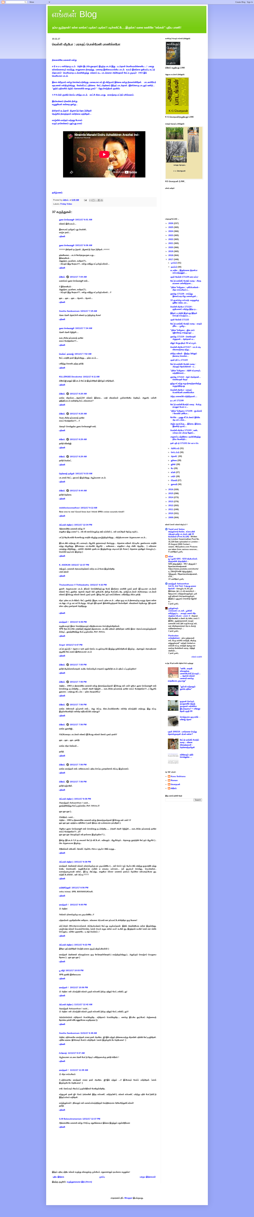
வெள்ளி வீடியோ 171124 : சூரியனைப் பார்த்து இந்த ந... (183, 307)
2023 (171, 235)
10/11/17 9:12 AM (89, 508)
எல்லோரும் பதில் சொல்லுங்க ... (186, 755)
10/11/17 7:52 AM (83, 354)
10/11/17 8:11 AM (91, 376)
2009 (171, 517)
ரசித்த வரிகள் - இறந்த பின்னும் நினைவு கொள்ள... (183, 354)
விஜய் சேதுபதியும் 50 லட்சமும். (183, 343)
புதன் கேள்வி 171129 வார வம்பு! (184, 277)
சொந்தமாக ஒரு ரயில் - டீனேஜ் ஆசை (190, 718)
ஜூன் (173, 464)
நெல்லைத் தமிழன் (67, 473)
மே (172, 468)
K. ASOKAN (64, 565)
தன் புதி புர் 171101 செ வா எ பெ (184, 443)
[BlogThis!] (93, 200)
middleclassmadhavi (69, 508)
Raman (174, 780)
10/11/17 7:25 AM (88, 311)
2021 (171, 243)
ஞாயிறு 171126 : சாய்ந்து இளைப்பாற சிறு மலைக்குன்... (184, 295)
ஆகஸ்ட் (174, 456)
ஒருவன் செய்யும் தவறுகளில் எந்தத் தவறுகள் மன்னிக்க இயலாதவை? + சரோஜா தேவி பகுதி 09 (190, 706)
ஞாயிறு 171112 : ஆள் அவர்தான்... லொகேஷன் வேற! (185, 378)
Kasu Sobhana (178, 776)
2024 (171, 231)
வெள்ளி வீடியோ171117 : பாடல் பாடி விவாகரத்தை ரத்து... (185, 348)
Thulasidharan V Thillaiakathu (74, 585)
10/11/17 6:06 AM (83, 245)
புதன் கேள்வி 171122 (179, 319)
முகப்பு (102, 1177)
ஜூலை (174, 460)
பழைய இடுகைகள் (148, 1177)
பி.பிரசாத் (63, 1053)
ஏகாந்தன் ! (64, 622)
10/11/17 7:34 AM (83, 328)
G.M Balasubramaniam (70, 1119)
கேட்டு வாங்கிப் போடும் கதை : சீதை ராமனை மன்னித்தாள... (185, 282)
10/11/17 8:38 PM (82, 862)
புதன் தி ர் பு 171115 (179, 360)
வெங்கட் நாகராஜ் (66, 354)
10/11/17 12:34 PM (83, 525)
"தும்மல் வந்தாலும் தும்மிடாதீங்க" (187, 687)
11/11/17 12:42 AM (83, 1004)
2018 (171, 255)
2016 (171, 489)
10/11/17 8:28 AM (78, 394)
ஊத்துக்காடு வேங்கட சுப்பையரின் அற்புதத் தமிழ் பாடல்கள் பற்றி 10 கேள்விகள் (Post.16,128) (181, 534)
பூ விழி (62, 970)
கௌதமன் (175, 784)
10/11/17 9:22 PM (82, 945)
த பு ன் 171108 (177, 400)
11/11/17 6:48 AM (88, 1033)
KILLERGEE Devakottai (70, 376)
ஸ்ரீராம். (62, 277)
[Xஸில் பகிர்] (96, 200)
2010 (171, 513)
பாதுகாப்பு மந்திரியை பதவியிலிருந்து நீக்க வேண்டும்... (185, 438)
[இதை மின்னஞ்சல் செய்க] (90, 200)
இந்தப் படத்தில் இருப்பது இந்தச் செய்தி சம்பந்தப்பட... (183, 314)
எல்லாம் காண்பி (197, 657)
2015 (171, 493)
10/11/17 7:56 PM (78, 682)
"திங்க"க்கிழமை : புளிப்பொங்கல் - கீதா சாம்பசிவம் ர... (185, 288)
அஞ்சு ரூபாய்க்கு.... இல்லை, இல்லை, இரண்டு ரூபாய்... (185, 425)
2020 (171, 247)
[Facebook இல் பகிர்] (98, 200)
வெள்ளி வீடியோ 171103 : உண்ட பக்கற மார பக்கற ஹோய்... (184, 431)
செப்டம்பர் (175, 452)
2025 (171, 227)
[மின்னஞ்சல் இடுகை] (85, 200)
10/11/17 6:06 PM (78, 622)
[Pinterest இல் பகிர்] (101, 200)
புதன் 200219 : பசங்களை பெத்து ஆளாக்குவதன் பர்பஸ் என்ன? (182, 732)
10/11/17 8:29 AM (78, 439)
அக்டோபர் (175, 448)
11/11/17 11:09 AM (79, 1070)
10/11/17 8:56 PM (80, 887)
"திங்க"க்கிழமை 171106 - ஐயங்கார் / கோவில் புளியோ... (186, 412)
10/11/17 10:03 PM (74, 970)
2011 (171, 509)
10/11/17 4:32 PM (98, 585)
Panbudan (173, 635)
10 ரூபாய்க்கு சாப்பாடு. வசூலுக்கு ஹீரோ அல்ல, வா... (184, 301)
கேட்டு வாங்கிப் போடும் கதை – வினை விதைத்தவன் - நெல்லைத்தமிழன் (189, 743)
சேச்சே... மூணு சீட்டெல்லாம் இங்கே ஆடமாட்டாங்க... (185, 418)
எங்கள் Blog (74, 14)
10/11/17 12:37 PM (80, 565)
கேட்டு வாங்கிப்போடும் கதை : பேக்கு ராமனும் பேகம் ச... (185, 405)
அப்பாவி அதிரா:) (66, 525)
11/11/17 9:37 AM (76, 1053)
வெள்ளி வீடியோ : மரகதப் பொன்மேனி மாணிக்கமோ (182, 391)
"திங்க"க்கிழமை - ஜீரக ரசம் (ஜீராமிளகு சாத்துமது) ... (182, 331)
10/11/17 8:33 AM (83, 473)
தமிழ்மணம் (57, 192)
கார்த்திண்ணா (174, 638)
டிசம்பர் (174, 263)
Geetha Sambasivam (69, 311)
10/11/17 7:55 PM (78, 664)
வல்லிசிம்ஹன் (65, 887)
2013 (171, 501)
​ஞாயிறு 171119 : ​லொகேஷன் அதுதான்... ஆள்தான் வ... (183, 337)
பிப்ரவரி (174, 480)
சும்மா (170, 556)
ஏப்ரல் (173, 472)
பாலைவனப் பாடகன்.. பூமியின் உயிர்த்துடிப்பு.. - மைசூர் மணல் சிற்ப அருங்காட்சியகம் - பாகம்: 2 (182, 613)
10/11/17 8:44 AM (78, 490)
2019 (171, 251)
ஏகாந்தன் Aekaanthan (178, 583)
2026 (171, 223)
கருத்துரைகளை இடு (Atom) (79, 1182)
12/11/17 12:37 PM (91, 1119)
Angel (62, 645)
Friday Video (66, 204)
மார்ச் (173, 476)
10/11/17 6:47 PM (74, 645)
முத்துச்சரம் (173, 608)
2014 (171, 497)
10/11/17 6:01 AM (83, 219)
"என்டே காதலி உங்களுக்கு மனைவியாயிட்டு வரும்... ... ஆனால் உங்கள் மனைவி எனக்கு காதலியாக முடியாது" (184, 674)
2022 (171, 239)
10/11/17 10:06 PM (79, 987)
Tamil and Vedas (176, 529)
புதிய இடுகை (58, 1177)
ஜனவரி (174, 484)
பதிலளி (62, 236)
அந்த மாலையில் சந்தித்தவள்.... (183, 396)
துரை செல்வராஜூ (66, 219)
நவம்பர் (174, 267)
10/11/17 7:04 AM (78, 277)
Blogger (128, 1198)
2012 (171, 505)
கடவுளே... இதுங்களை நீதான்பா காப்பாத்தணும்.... (183, 271)
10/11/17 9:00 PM (78, 904)
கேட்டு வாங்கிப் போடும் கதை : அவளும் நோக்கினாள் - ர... (183, 365)
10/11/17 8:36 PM (82, 799)
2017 (171, 259)
